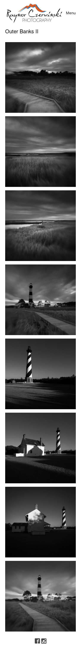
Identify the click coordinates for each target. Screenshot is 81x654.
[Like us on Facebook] (37, 641)
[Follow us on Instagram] (43, 641)
